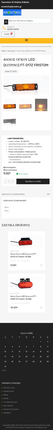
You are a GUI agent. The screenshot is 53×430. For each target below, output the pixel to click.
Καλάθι (6, 398)
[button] (27, 40)
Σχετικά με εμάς (9, 388)
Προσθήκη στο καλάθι (33, 181)
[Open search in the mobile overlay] (26, 20)
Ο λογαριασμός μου (10, 402)
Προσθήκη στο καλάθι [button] (41, 265)
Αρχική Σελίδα (8, 391)
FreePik (10, 427)
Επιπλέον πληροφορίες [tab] (13, 194)
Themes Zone (38, 425)
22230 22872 (13, 29)
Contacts (7, 413)
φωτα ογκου (11, 51)
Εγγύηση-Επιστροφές (11, 409)
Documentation (11, 170)
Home (3, 51)
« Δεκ (4, 370)
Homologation (10, 167)
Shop (5, 395)
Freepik (27, 427)
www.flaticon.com (40, 427)
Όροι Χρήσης (8, 406)
